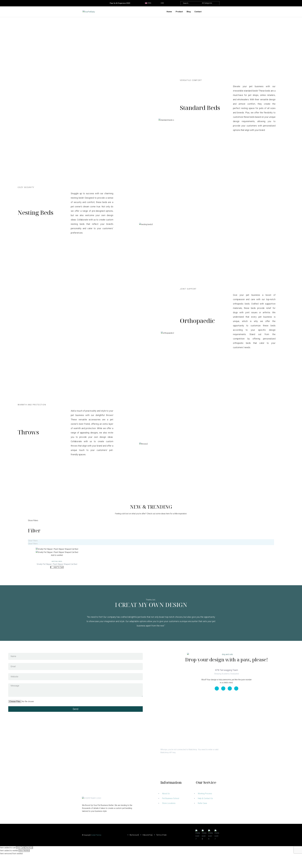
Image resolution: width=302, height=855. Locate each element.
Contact (197, 12)
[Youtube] (94, 3)
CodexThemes (96, 835)
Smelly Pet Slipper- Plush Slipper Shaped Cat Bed (57, 564)
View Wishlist (24, 850)
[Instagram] (91, 3)
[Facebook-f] (87, 3)
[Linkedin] (217, 688)
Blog (189, 12)
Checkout (29, 847)
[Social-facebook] (223, 688)
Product (179, 12)
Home (169, 12)
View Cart (20, 847)
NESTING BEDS (57, 561)
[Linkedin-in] (83, 3)
